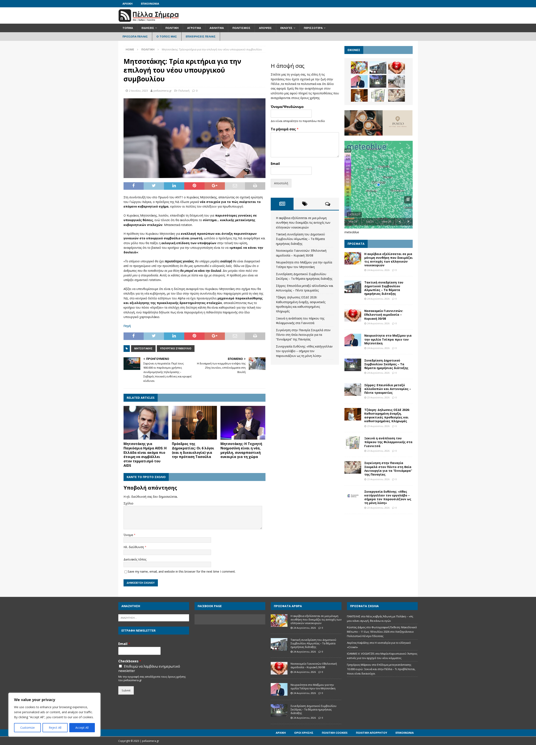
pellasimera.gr (162, 90)
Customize (27, 728)
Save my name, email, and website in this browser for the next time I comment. (182, 571)
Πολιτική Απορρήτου (371, 733)
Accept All (82, 728)
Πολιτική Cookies (335, 733)
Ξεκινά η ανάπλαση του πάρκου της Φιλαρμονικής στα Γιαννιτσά (388, 442)
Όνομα (129, 535)
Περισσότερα (313, 28)
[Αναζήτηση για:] (153, 617)
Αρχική (127, 3)
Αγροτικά (194, 28)
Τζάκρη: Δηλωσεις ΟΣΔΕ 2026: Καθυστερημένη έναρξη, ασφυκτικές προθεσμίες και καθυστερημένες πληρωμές (387, 415)
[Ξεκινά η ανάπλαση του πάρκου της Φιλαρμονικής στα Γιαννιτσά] (378, 95)
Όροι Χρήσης (303, 733)
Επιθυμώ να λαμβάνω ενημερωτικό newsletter (149, 668)
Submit (126, 690)
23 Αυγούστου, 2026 (378, 397)
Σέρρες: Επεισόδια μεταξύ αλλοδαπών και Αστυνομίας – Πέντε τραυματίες (387, 389)
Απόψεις (265, 28)
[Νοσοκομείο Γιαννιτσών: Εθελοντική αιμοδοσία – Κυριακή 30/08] (396, 67)
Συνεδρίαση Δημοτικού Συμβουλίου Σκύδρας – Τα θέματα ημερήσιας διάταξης (386, 364)
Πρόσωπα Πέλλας (135, 36)
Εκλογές (286, 28)
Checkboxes (129, 661)
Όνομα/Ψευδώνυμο (287, 107)
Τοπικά (127, 28)
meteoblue (351, 232)
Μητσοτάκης (143, 348)
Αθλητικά (217, 28)
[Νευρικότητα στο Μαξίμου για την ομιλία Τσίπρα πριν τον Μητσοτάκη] (359, 81)
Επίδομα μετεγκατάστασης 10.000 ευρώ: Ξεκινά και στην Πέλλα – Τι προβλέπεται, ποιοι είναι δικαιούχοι (381, 669)
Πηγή (127, 326)
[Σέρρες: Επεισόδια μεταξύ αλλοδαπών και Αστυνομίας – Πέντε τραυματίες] (396, 81)
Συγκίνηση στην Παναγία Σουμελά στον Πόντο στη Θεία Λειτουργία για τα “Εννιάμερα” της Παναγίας (303, 334)
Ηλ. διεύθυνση (134, 547)
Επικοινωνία (150, 3)
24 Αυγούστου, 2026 (378, 270)
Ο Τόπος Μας (166, 36)
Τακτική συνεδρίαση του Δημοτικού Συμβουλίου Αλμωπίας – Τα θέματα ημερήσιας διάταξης (300, 239)
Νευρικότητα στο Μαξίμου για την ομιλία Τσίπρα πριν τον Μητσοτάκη (388, 339)
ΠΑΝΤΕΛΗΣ (353, 616)
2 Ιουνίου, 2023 (138, 90)
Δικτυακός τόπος (135, 559)
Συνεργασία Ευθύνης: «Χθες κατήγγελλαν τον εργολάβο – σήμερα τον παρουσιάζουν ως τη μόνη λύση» (304, 351)
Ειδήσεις (148, 28)
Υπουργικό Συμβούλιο (175, 348)
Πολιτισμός (241, 28)
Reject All (55, 728)
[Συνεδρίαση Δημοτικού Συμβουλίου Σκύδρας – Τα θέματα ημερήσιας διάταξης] (378, 81)
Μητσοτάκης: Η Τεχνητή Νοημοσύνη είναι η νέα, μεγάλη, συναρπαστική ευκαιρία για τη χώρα (241, 450)
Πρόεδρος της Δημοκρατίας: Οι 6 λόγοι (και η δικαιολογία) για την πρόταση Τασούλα (193, 450)
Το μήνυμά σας (285, 129)
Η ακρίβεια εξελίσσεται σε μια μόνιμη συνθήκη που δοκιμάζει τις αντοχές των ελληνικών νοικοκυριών (303, 222)
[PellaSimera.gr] (148, 21)
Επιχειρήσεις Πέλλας (201, 36)
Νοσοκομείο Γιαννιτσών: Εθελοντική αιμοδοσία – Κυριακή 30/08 (383, 314)
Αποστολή (281, 183)
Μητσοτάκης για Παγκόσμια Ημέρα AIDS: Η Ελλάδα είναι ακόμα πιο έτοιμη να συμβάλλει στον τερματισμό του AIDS (145, 454)
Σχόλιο (128, 503)
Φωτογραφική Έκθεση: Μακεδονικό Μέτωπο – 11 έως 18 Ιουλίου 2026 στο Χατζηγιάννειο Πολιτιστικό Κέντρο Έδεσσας (382, 631)
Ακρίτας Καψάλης (358, 643)
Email (275, 164)
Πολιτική (172, 28)
